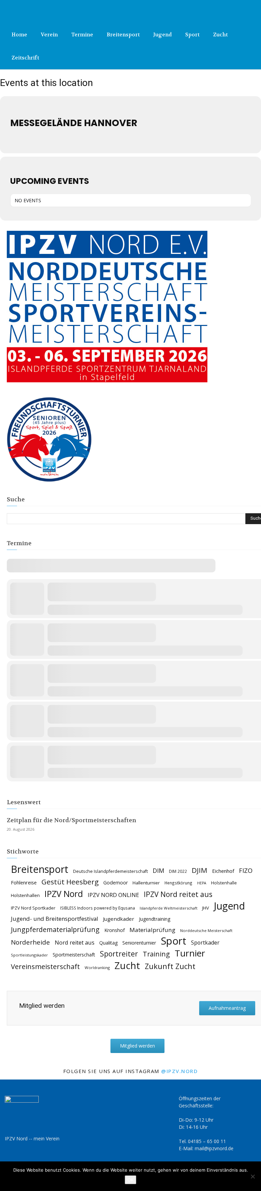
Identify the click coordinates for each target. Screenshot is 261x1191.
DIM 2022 (178, 871)
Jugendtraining (154, 919)
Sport (192, 34)
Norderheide (30, 942)
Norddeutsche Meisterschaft (206, 930)
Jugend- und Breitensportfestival (54, 918)
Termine (82, 34)
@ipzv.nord (179, 1071)
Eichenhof (223, 870)
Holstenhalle (224, 883)
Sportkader (205, 942)
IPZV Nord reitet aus (178, 894)
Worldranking (97, 967)
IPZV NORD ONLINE (113, 895)
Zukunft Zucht (170, 966)
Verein (49, 34)
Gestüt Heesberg (70, 881)
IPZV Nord (64, 893)
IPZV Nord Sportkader (33, 908)
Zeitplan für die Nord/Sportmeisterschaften (71, 820)
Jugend (162, 34)
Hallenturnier (146, 883)
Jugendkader (118, 918)
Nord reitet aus (74, 942)
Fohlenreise (24, 882)
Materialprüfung (152, 929)
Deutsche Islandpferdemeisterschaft (110, 871)
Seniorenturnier (139, 942)
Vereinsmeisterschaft (45, 966)
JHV (205, 908)
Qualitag (108, 942)
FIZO (246, 870)
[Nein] (252, 1176)
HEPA (201, 883)
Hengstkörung (178, 882)
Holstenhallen (25, 895)
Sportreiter (119, 953)
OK (130, 1180)
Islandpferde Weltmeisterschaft (168, 908)
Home (19, 34)
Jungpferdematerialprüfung (55, 929)
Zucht (220, 34)
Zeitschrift (25, 57)
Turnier (190, 953)
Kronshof (114, 930)
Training (156, 953)
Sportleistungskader (29, 954)
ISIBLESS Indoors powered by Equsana (97, 908)
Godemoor (115, 882)
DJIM (199, 870)
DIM (158, 870)
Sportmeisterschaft (74, 954)
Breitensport (123, 34)
